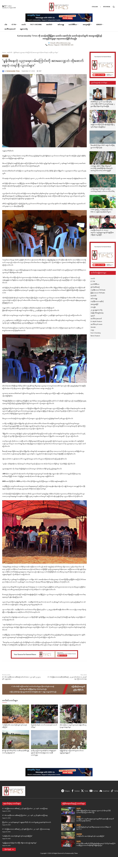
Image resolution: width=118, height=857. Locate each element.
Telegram (67, 791)
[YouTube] (91, 791)
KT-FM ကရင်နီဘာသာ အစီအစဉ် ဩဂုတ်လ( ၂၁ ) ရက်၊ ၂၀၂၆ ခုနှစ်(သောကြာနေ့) (25, 815)
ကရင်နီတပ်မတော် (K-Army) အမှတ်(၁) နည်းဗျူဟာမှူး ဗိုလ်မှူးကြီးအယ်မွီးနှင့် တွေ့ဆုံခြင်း (102, 232)
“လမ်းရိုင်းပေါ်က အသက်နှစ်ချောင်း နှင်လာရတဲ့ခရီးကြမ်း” (17, 836)
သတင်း (78, 808)
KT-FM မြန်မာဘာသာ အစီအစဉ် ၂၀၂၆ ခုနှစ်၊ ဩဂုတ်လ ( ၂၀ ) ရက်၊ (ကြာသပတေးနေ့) (26, 829)
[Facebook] (72, 791)
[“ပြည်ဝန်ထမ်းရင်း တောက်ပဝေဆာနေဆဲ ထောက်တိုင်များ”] (44, 714)
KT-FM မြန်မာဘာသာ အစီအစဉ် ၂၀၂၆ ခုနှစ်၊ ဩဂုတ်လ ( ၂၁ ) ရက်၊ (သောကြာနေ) (25, 809)
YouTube (95, 791)
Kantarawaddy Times (13, 71)
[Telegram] (62, 791)
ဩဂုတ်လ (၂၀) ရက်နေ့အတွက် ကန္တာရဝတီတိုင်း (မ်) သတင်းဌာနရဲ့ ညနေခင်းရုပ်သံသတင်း (26, 822)
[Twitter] (82, 791)
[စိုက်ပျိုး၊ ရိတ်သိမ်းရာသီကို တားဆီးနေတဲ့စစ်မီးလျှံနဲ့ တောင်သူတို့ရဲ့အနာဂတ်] (15, 739)
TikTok (116, 791)
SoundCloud (106, 791)
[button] (113, 7)
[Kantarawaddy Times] (3, 71)
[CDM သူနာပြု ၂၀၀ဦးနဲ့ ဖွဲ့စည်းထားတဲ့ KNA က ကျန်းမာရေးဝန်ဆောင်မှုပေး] (103, 201)
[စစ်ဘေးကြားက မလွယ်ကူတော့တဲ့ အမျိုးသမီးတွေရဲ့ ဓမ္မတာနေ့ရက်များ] (73, 714)
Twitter (86, 791)
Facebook (77, 791)
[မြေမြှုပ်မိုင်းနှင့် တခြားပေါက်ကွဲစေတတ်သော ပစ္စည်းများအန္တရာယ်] (73, 739)
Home (4, 52)
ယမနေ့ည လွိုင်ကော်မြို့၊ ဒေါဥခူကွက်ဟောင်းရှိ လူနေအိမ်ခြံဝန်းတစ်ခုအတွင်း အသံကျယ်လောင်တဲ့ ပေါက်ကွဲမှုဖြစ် (102, 168)
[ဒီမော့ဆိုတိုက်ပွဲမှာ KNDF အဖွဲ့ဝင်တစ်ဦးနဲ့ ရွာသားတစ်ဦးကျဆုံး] (103, 137)
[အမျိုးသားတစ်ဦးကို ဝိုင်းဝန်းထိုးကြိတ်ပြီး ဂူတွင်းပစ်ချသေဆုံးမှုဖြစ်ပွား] (103, 116)
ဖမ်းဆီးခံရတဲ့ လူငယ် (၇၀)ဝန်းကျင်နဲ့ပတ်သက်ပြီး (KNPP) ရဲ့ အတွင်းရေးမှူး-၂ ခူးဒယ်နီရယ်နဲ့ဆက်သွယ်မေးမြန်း (103, 104)
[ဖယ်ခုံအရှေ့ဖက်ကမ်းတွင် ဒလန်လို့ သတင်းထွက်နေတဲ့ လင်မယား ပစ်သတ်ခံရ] (103, 180)
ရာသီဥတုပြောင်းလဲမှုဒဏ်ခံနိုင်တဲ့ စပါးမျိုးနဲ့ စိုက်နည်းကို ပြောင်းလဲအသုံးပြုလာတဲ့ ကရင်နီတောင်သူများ (43, 753)
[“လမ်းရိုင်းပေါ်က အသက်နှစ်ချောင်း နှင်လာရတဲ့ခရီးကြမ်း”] (15, 714)
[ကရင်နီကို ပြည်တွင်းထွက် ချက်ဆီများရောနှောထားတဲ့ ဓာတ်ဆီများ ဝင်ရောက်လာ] (68, 827)
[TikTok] (112, 791)
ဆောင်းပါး (9, 52)
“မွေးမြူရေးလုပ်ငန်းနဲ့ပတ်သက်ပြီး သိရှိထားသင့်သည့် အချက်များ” (19, 843)
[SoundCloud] (100, 791)
